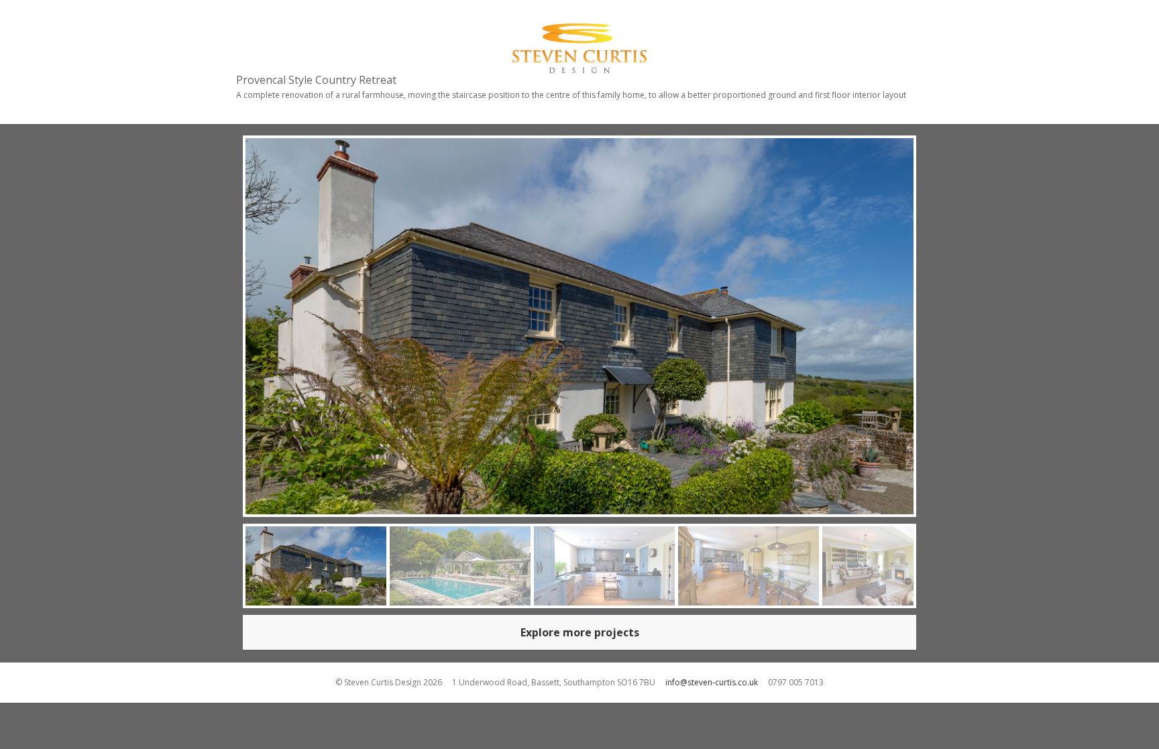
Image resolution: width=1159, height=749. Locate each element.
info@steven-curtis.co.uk (711, 682)
